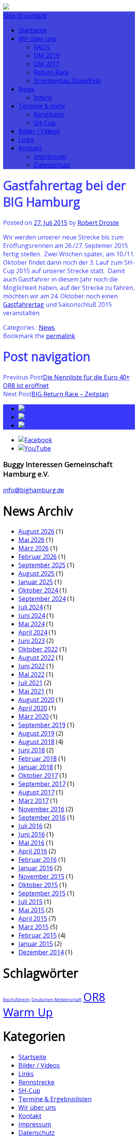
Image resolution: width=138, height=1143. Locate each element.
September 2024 (42, 598)
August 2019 (36, 733)
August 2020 (36, 699)
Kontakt (29, 148)
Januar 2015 (35, 943)
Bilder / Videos (39, 131)
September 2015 (42, 893)
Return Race (51, 72)
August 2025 (36, 573)
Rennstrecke (36, 1082)
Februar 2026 (37, 556)
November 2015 (41, 876)
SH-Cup (45, 123)
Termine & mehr (42, 106)
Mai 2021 (31, 691)
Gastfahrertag (23, 304)
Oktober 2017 (38, 775)
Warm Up (28, 1012)
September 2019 (42, 725)
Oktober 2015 (38, 885)
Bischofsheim (16, 999)
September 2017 (42, 784)
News (26, 89)
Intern (43, 97)
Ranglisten (49, 114)
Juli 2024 (30, 607)
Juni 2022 (31, 666)
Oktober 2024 (38, 590)
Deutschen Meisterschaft (56, 999)
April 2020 (32, 708)
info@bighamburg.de (33, 490)
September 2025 (42, 565)
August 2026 (36, 531)
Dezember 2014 (41, 952)
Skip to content (25, 15)
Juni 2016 (31, 834)
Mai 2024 (31, 624)
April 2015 (32, 918)
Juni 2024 (31, 615)
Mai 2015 (31, 910)
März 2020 (33, 716)
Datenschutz (52, 165)
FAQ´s (42, 47)
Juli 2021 (30, 683)
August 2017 (36, 792)
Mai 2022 (31, 674)
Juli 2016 (30, 826)
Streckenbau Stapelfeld (67, 81)
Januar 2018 (35, 767)
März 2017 (33, 800)
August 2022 (36, 657)
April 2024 (32, 632)
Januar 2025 (35, 582)
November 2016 (41, 809)
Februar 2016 (37, 859)
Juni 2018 (31, 750)
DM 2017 (46, 64)
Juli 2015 (30, 901)
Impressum (50, 156)
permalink (60, 336)
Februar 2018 (37, 758)
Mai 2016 (31, 843)
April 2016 (32, 851)
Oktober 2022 (38, 649)
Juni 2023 (31, 641)
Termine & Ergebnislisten (55, 1099)
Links (26, 139)
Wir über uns (37, 38)
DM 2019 (46, 55)
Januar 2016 (35, 868)
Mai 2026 (31, 540)
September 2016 (42, 817)
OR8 (94, 997)
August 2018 (36, 742)
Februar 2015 (37, 935)
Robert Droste (98, 222)
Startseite (32, 30)
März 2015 (33, 927)
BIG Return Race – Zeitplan (69, 394)
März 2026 (33, 548)
